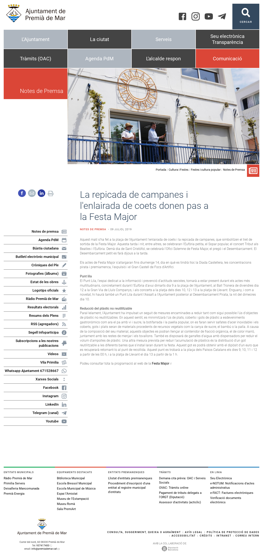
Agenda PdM (99, 59)
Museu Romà (66, 504)
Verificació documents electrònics (225, 500)
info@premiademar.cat (44, 548)
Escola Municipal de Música (76, 488)
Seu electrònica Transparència (227, 39)
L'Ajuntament (36, 39)
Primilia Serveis (14, 483)
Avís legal (194, 532)
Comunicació (227, 59)
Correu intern (247, 535)
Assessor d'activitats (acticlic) (180, 502)
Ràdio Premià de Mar (18, 478)
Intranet (223, 535)
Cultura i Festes (178, 169)
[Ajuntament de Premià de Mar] (42, 534)
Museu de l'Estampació (73, 499)
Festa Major (160, 363)
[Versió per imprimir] (51, 193)
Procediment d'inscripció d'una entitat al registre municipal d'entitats (129, 488)
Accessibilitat (184, 535)
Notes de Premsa (234, 169)
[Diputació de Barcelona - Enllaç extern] (170, 548)
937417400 (42, 545)
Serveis (164, 39)
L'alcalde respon (163, 59)
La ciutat (99, 39)
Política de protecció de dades (233, 532)
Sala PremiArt (66, 509)
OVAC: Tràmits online (173, 488)
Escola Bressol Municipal (74, 483)
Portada (161, 169)
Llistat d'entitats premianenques (130, 478)
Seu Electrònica (221, 478)
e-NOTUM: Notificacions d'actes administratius (232, 486)
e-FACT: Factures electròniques (231, 493)
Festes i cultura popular (206, 169)
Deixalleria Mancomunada (21, 488)
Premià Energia (14, 493)
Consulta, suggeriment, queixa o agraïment (144, 532)
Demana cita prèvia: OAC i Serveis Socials (182, 480)
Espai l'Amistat (67, 493)
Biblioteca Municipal (71, 478)
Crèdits (206, 535)
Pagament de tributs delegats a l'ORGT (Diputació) (180, 495)
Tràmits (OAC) (35, 59)
